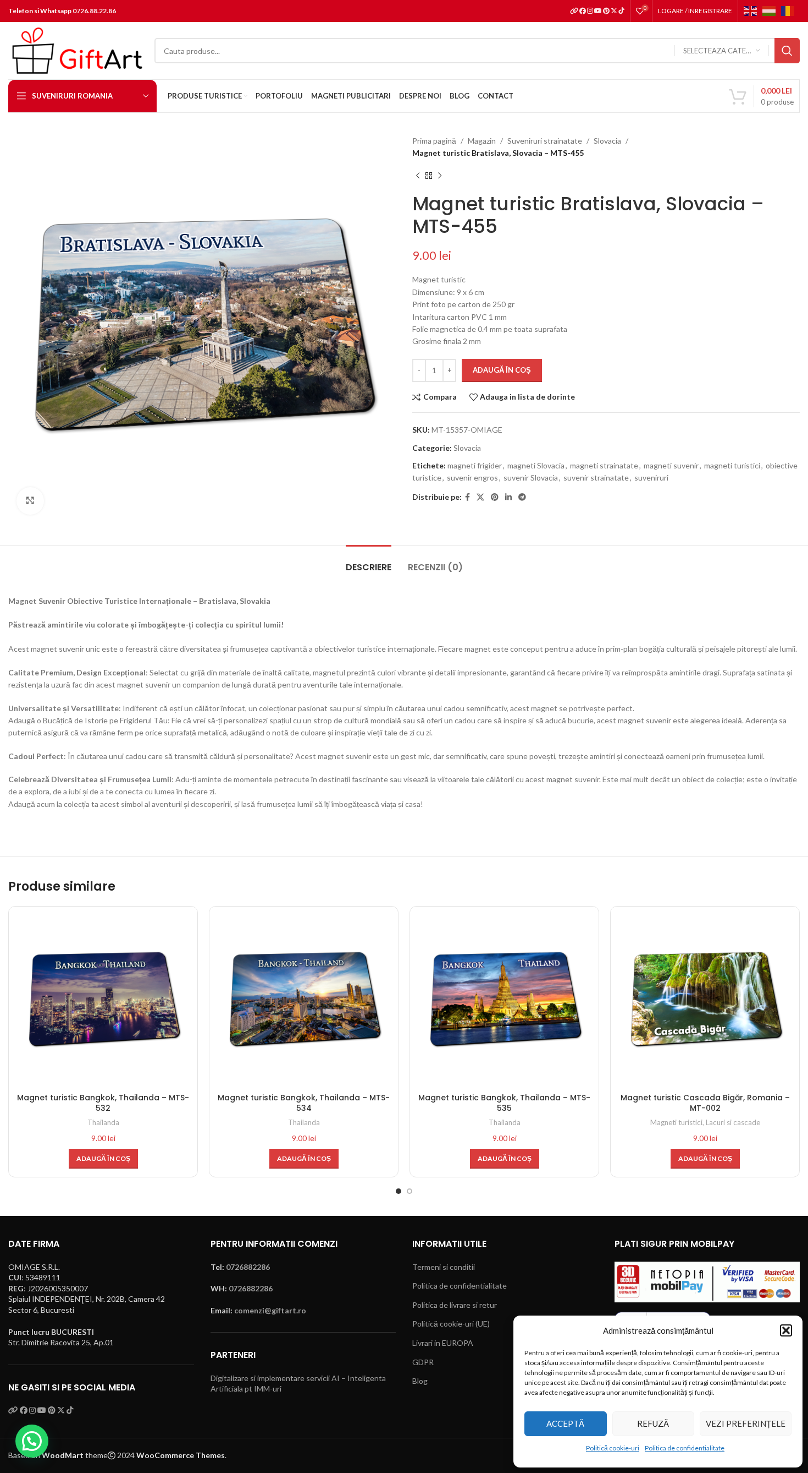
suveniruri (651, 477)
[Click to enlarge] (30, 501)
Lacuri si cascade (733, 1122)
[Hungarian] (771, 10)
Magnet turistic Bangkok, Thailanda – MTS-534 (304, 1103)
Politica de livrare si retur (454, 1305)
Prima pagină (434, 140)
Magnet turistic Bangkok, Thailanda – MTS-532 (103, 1103)
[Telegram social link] (522, 497)
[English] (753, 10)
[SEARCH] (787, 50)
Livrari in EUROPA (442, 1342)
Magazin (482, 140)
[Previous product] (417, 176)
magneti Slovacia (536, 465)
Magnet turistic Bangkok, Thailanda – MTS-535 (504, 1103)
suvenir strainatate (596, 477)
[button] (786, 1330)
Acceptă (565, 1423)
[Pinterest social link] (495, 497)
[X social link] (480, 497)
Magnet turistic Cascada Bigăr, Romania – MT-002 (705, 1103)
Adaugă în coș (502, 369)
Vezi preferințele (745, 1423)
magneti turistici (732, 465)
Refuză (653, 1423)
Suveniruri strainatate (544, 140)
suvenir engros (472, 477)
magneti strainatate (604, 465)
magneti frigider (474, 465)
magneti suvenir (671, 465)
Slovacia (607, 140)
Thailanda (103, 1122)
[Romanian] (790, 10)
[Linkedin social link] (508, 497)
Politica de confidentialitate (684, 1448)
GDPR (423, 1362)
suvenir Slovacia (530, 477)
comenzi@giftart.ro (270, 1310)
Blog (420, 1380)
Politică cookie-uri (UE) (451, 1323)
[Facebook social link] (467, 497)
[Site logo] (75, 49)
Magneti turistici (676, 1122)
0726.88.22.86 (94, 11)
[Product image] (103, 1001)
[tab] (368, 562)
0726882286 (248, 1267)
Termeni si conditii (443, 1267)
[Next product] (439, 176)
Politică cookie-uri (612, 1448)
